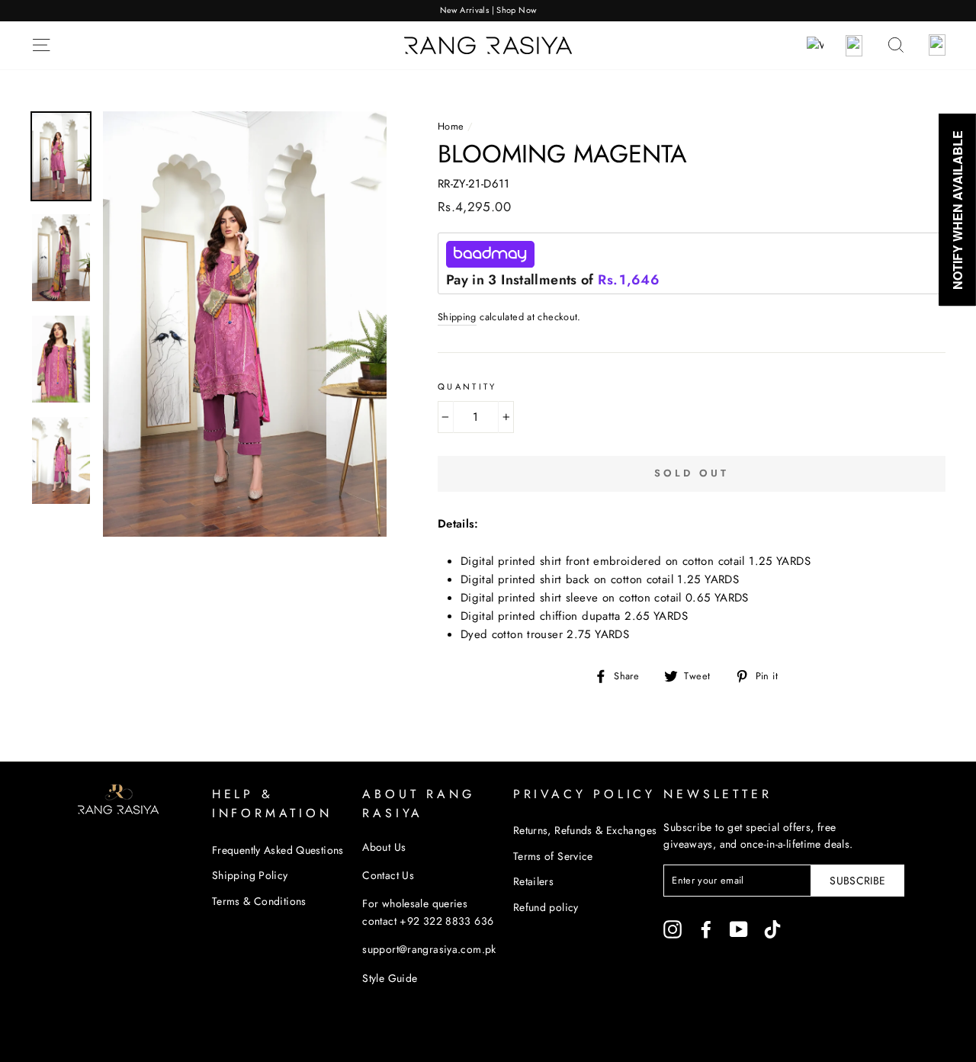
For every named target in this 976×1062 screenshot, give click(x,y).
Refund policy (546, 907)
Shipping (457, 317)
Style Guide (389, 978)
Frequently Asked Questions (278, 850)
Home (451, 126)
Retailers (533, 881)
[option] (488, 11)
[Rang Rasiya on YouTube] (739, 928)
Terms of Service (553, 856)
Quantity (467, 386)
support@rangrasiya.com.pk (429, 949)
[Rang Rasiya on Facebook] (706, 928)
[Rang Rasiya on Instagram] (672, 928)
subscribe (857, 880)
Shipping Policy (250, 875)
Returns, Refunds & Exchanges (585, 830)
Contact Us (388, 875)
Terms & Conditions (259, 901)
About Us (384, 847)
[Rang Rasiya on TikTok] (772, 928)
